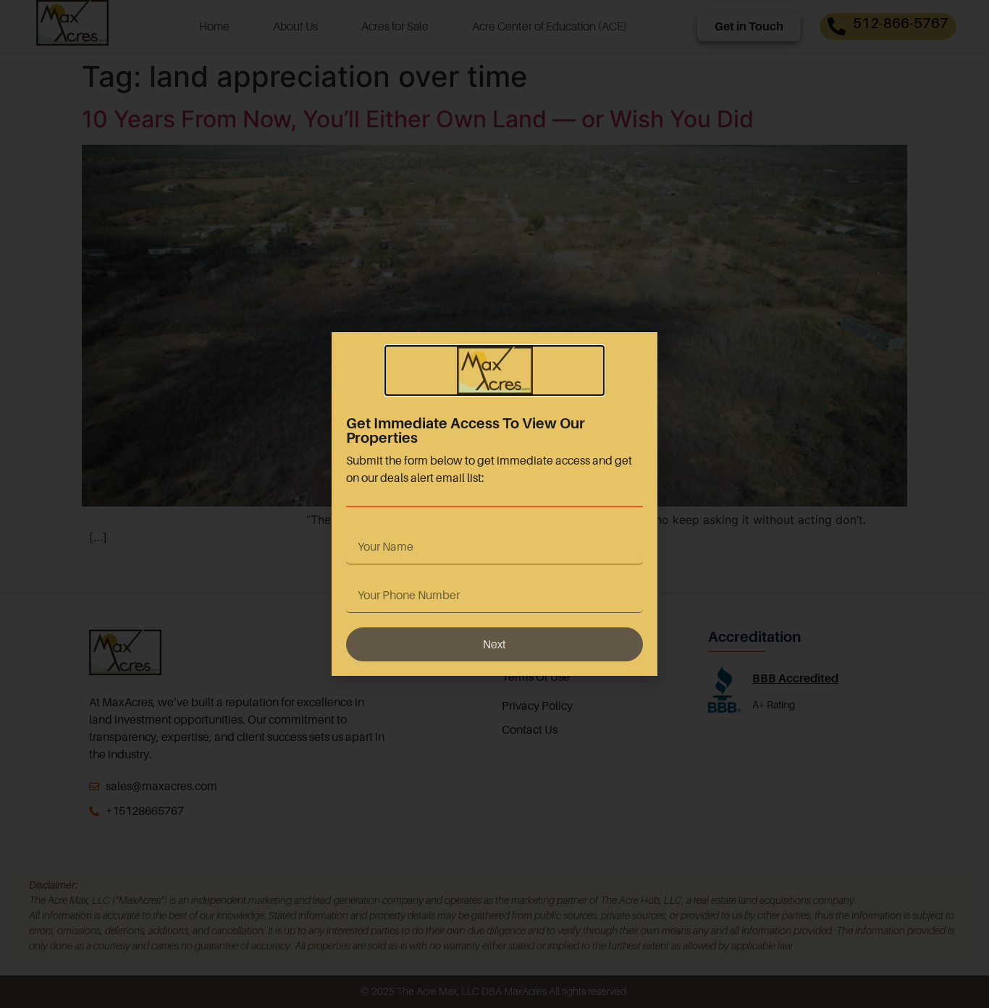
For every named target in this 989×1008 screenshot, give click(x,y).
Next (494, 644)
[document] (494, 504)
